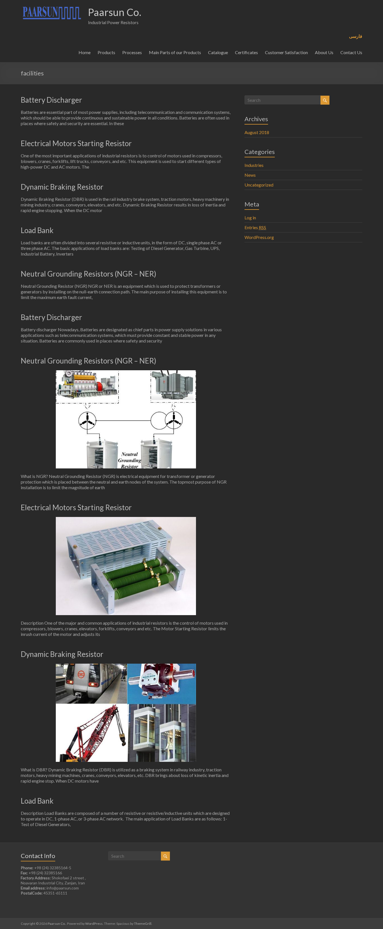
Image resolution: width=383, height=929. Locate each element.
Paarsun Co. (114, 12)
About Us (324, 52)
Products (106, 52)
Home (85, 52)
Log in (250, 217)
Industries (254, 165)
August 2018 (256, 132)
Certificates (246, 52)
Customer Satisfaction (286, 52)
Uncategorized (258, 184)
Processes (132, 52)
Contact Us (351, 52)
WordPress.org (259, 237)
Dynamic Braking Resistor (62, 186)
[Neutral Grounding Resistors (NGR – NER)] (126, 373)
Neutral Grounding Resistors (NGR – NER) (88, 273)
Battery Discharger (51, 99)
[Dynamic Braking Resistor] (126, 666)
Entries (255, 227)
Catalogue (218, 52)
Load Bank (37, 230)
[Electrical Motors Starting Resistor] (126, 519)
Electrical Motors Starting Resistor (76, 143)
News (250, 175)
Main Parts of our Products (175, 52)
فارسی (355, 36)
